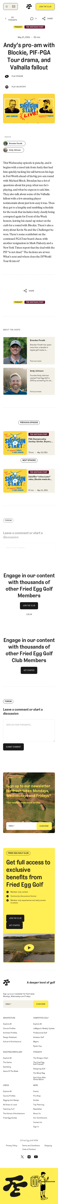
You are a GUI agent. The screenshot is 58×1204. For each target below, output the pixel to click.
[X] (22, 1157)
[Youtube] (36, 1157)
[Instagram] (29, 1157)
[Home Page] (29, 6)
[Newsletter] (13, 6)
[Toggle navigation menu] (7, 6)
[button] (47, 18)
